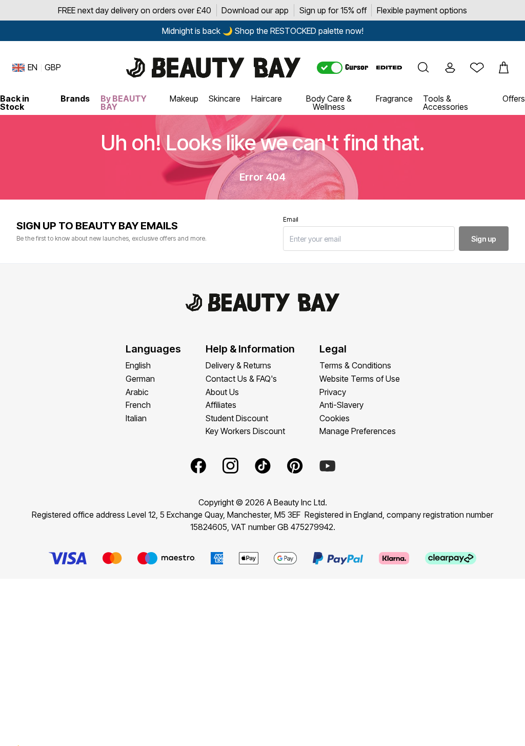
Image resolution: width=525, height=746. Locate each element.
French (138, 405)
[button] (423, 67)
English (138, 365)
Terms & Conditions (355, 365)
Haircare (266, 98)
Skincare (224, 98)
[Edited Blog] (389, 67)
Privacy (332, 392)
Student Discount (237, 418)
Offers (513, 98)
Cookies (334, 418)
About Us (222, 392)
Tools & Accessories (445, 102)
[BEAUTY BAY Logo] (213, 67)
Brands (75, 98)
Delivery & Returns (238, 365)
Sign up (483, 238)
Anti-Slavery (341, 405)
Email (290, 219)
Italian (136, 418)
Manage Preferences (357, 431)
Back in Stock (14, 102)
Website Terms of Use (359, 379)
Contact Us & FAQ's (241, 379)
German (140, 379)
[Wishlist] (477, 67)
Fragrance (394, 98)
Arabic (137, 392)
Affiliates (221, 405)
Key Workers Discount (245, 431)
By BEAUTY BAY (123, 102)
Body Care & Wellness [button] (329, 102)
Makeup (184, 98)
